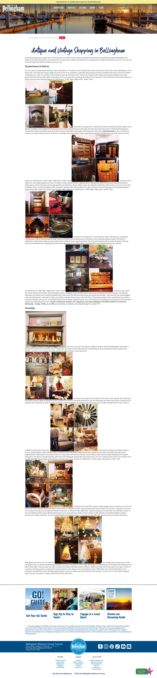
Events (78, 660)
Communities (78, 664)
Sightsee (60, 665)
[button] (144, 670)
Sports (96, 665)
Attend (78, 665)
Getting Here (60, 664)
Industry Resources (96, 660)
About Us (96, 667)
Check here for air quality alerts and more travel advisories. (78, 2)
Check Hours (55, 646)
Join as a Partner (97, 662)
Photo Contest (78, 662)
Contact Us (78, 667)
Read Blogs (60, 667)
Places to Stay (60, 660)
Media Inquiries (96, 664)
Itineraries (60, 662)
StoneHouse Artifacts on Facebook (70, 304)
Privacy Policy (96, 669)
